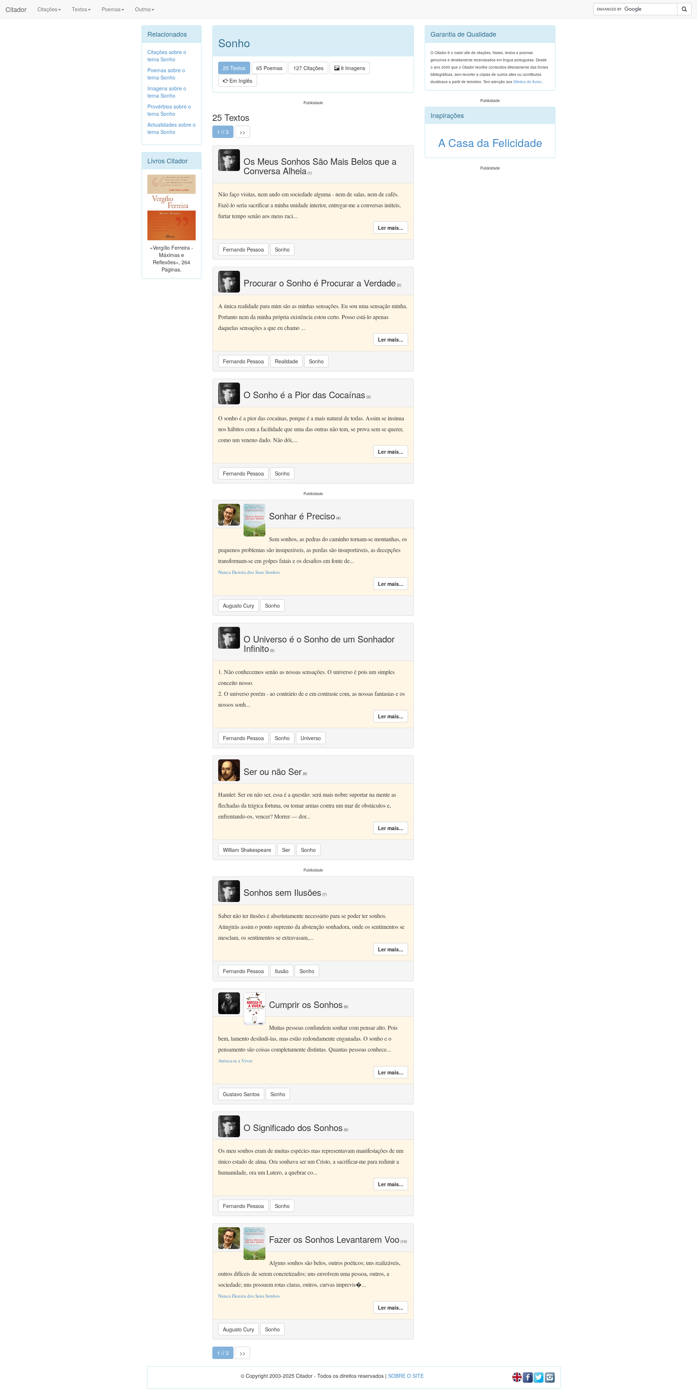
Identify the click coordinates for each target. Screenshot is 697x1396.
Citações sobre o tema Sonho (166, 55)
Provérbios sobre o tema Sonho (169, 110)
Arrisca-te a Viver (235, 1060)
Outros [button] (143, 9)
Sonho (282, 249)
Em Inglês (240, 80)
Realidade (286, 361)
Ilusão (282, 971)
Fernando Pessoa (243, 249)
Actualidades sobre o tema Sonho (171, 128)
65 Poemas (269, 68)
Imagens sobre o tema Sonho (166, 92)
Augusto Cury (238, 605)
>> (242, 131)
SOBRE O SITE (406, 1375)
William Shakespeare (247, 849)
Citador (16, 9)
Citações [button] (47, 9)
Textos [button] (79, 9)
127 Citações (308, 68)
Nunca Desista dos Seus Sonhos (249, 572)
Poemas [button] (111, 9)
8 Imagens (352, 68)
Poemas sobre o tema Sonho (166, 73)
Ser (286, 849)
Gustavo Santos (241, 1094)
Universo (311, 738)
